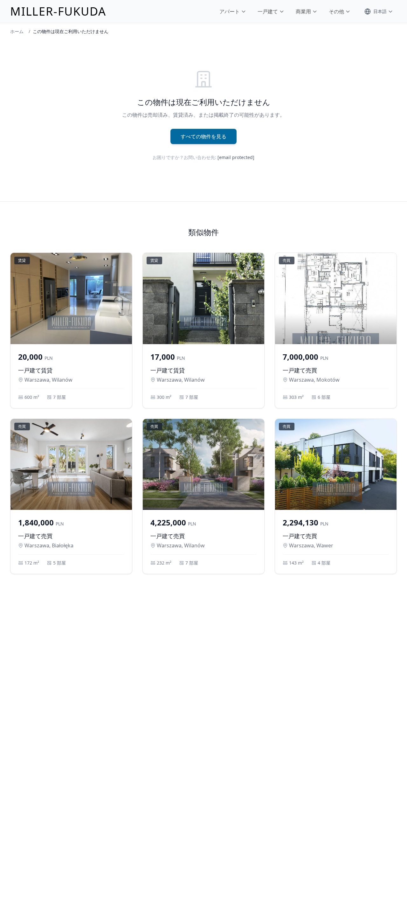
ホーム (17, 31)
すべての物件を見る (203, 136)
